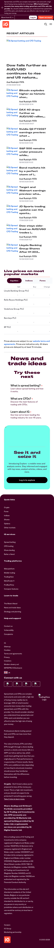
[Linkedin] (36, 684)
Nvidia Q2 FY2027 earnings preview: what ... (32, 132)
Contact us (8, 626)
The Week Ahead (10, 603)
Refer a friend (9, 554)
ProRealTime (9, 585)
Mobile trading (9, 573)
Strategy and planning (12, 611)
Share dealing (9, 550)
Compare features (11, 589)
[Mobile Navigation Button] (50, 24)
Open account (45, 17)
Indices (29, 281)
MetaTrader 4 (9, 581)
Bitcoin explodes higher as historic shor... (32, 94)
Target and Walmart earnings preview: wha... (32, 190)
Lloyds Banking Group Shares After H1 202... (30, 248)
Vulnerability (9, 630)
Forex (43, 281)
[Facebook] (8, 684)
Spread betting (10, 542)
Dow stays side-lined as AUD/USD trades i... (32, 229)
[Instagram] (17, 684)
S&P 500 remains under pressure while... (32, 152)
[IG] (6, 24)
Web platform (9, 569)
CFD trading (8, 546)
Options (7, 523)
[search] (45, 24)
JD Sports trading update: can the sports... (32, 210)
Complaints (8, 634)
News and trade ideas (12, 607)
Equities (14, 281)
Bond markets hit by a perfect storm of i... (32, 171)
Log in (33, 17)
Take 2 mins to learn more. (14, 799)
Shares (7, 519)
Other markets (9, 527)
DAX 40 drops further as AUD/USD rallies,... (32, 113)
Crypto (6, 507)
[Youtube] (27, 684)
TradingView (8, 577)
